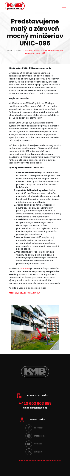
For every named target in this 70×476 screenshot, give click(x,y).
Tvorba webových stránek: (31, 460)
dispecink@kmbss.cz (35, 407)
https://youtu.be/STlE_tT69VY (25, 292)
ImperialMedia (53, 460)
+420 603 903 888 (35, 403)
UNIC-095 (25, 268)
